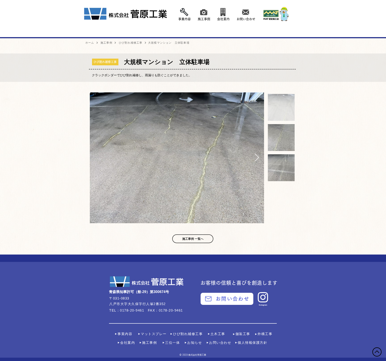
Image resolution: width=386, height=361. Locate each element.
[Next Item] (256, 157)
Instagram (263, 305)
